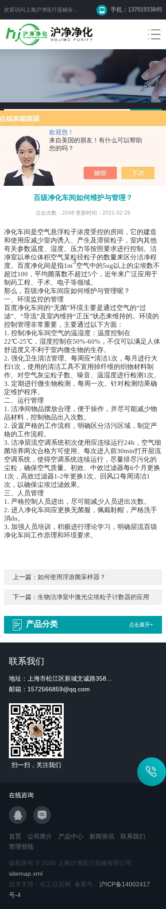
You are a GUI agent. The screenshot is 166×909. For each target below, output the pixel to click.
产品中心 (70, 836)
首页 (15, 836)
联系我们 (132, 836)
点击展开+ (141, 625)
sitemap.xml (25, 873)
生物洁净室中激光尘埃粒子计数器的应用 (93, 596)
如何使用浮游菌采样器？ (72, 576)
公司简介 (39, 836)
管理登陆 (21, 846)
